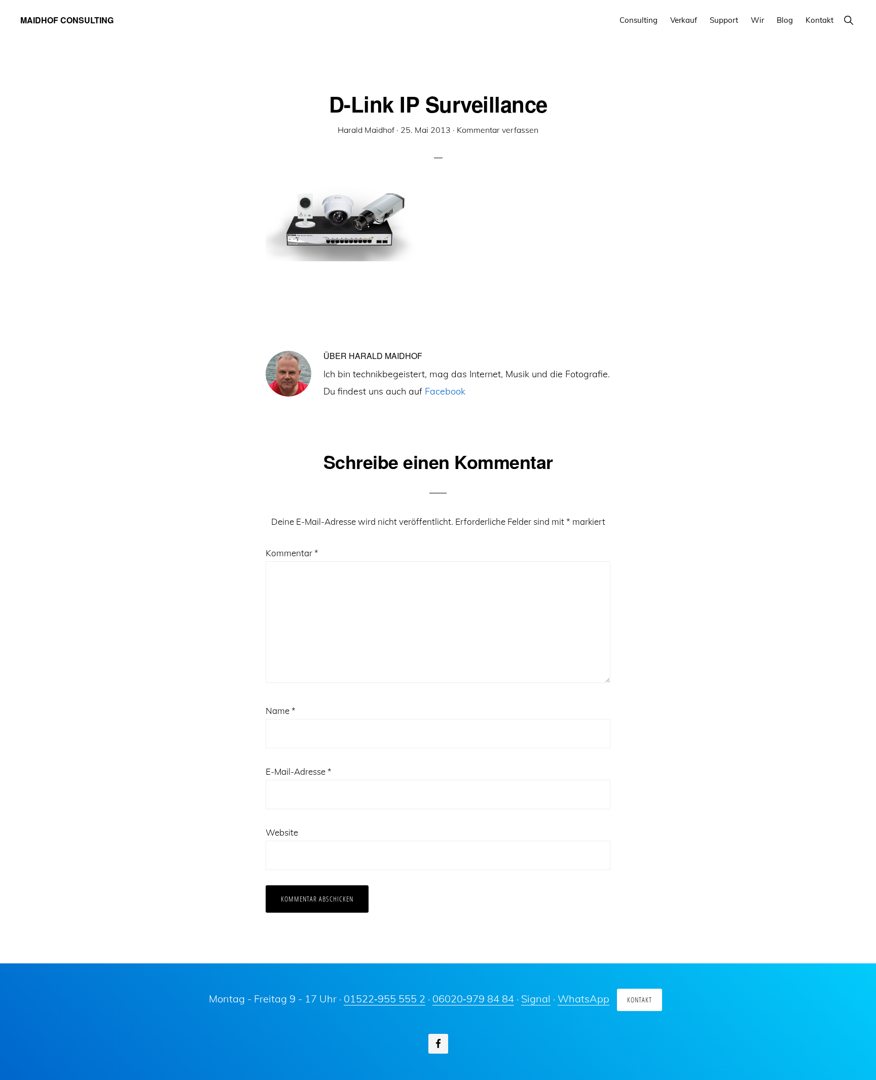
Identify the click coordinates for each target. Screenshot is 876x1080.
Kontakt (639, 999)
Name (281, 710)
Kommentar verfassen (497, 130)
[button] (848, 20)
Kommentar (292, 553)
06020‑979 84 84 (473, 998)
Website (282, 832)
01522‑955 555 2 (384, 998)
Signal (536, 998)
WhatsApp (583, 998)
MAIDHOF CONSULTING (67, 20)
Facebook (445, 391)
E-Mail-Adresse (299, 771)
